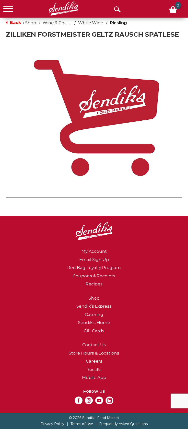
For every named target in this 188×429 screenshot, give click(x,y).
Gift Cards (94, 330)
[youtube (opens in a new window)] (99, 401)
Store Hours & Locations (94, 353)
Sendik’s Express (94, 306)
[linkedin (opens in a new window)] (109, 401)
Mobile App (94, 377)
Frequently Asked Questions (123, 424)
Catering (94, 314)
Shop (30, 22)
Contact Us (94, 344)
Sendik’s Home (94, 322)
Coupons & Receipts (94, 275)
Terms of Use (81, 424)
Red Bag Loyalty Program (94, 267)
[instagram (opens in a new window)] (89, 401)
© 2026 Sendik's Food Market (94, 418)
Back (15, 22)
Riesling (118, 22)
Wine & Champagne (64, 22)
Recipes (94, 284)
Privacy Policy (52, 424)
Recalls (94, 369)
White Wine (90, 22)
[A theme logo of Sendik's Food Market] (63, 8)
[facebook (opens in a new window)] (78, 401)
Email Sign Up (94, 259)
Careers (94, 361)
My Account (94, 251)
